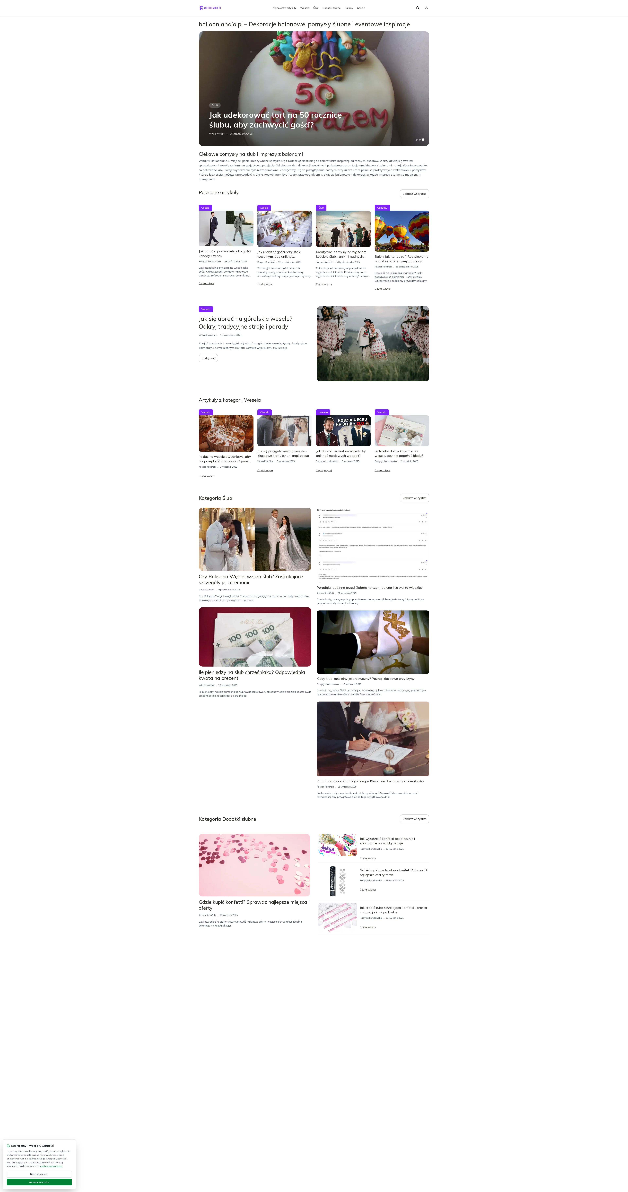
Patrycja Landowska (210, 261)
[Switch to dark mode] (426, 8)
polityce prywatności (51, 1166)
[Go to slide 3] (423, 139)
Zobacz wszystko (415, 194)
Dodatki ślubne (332, 7)
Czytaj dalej (208, 358)
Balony (349, 7)
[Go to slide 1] (417, 140)
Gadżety (382, 207)
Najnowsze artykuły (284, 7)
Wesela (304, 7)
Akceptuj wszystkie (39, 1182)
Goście (361, 7)
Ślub (316, 7)
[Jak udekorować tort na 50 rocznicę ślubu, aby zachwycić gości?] (314, 88)
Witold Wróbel (217, 133)
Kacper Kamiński (266, 262)
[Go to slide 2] (420, 140)
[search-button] (417, 8)
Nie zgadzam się (39, 1174)
